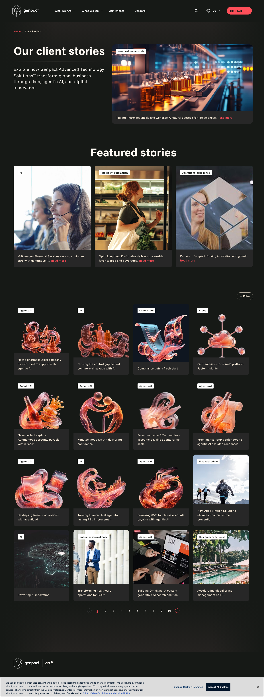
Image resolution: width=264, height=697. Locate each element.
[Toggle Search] (196, 11)
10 (169, 610)
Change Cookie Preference (188, 686)
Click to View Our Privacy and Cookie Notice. (107, 693)
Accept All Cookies (218, 686)
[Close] (258, 687)
